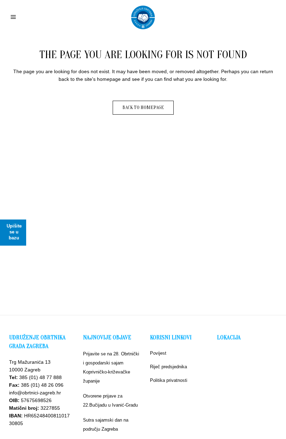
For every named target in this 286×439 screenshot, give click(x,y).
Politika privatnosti (168, 380)
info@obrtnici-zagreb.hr (35, 392)
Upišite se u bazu (14, 231)
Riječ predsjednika (168, 366)
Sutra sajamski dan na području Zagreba (105, 424)
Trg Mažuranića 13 (30, 362)
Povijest (158, 353)
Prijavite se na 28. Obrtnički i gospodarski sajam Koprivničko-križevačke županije (111, 367)
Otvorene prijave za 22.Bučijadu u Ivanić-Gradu (110, 400)
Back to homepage (143, 107)
